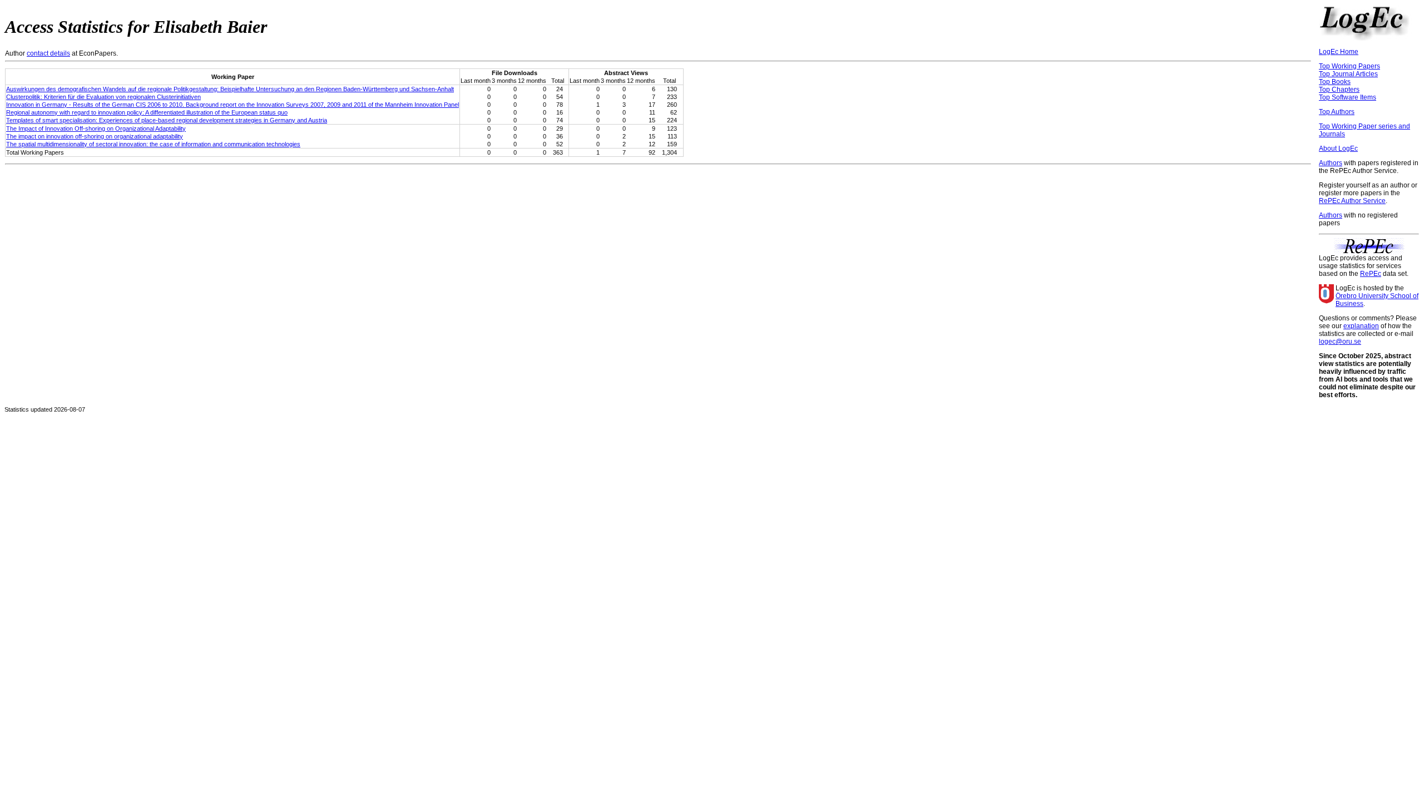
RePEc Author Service (1352, 201)
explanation (1361, 326)
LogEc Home (1338, 52)
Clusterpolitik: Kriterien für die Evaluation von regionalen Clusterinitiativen (103, 96)
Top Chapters (1339, 89)
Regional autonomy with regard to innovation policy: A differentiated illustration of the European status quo (147, 112)
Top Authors (1336, 112)
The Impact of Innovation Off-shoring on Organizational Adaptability (96, 128)
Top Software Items (1347, 97)
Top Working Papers (1349, 66)
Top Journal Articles (1348, 74)
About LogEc (1338, 148)
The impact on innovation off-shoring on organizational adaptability (94, 136)
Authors (1330, 163)
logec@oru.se (1340, 341)
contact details (48, 53)
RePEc (1370, 274)
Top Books (1335, 82)
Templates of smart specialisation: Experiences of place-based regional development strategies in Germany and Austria (166, 120)
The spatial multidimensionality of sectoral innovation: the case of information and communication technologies (153, 144)
